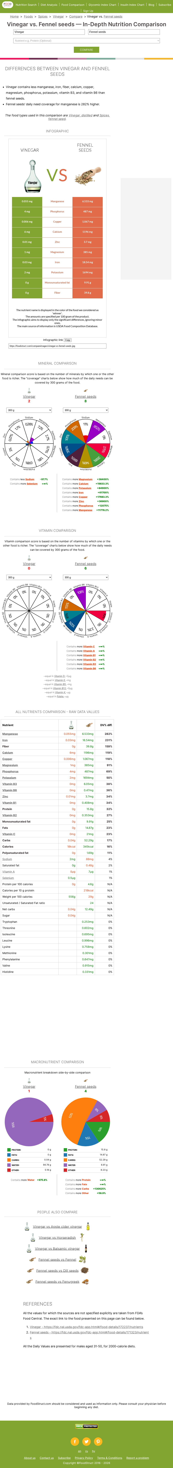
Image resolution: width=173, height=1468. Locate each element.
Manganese (10, 734)
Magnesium (10, 765)
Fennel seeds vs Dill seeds (57, 1270)
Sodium (7, 859)
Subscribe (164, 4)
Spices (42, 16)
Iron (5, 740)
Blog (151, 4)
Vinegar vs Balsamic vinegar (57, 1248)
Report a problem (137, 1458)
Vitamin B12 (60, 688)
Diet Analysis (49, 4)
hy (93, 1451)
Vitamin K (60, 692)
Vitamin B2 (9, 815)
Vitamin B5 (60, 684)
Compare (75, 16)
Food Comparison (72, 4)
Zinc (5, 796)
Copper (7, 759)
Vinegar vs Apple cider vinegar (57, 1226)
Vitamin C (8, 834)
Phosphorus (10, 771)
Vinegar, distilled (80, 115)
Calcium (7, 752)
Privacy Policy (84, 1458)
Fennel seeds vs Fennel (57, 1259)
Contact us (47, 1458)
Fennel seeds (113, 16)
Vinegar (58, 16)
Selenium (8, 878)
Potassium (9, 777)
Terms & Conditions (109, 1458)
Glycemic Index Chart (102, 4)
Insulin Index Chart (132, 4)
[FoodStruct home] (9, 7)
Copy (67, 340)
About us (29, 1458)
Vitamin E (60, 680)
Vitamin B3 (9, 784)
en (79, 1451)
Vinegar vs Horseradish (57, 1237)
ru (86, 1451)
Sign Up (88, 11)
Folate (60, 696)
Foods (28, 16)
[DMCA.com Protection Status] (86, 1427)
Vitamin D (59, 676)
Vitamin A (8, 871)
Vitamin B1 (9, 802)
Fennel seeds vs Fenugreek (57, 1281)
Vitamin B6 (9, 790)
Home (14, 16)
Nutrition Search (26, 4)
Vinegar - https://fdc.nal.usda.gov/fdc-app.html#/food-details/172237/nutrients (86, 1327)
